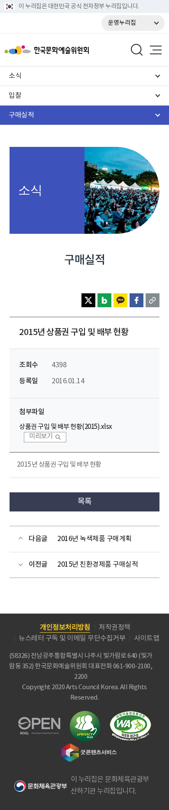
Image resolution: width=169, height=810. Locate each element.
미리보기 (40, 436)
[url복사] (152, 300)
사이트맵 (146, 638)
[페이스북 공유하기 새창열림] (136, 300)
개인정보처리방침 (65, 627)
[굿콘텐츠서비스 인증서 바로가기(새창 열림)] (89, 747)
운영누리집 (122, 23)
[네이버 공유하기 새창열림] (104, 300)
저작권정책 (114, 627)
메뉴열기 (155, 50)
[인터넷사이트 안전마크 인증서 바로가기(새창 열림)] (85, 716)
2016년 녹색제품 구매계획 (94, 539)
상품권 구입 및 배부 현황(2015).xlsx (65, 427)
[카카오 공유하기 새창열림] (120, 300)
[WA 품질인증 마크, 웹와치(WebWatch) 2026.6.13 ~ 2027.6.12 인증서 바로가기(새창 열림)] (130, 715)
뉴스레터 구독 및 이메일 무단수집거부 (72, 638)
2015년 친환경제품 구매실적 (97, 564)
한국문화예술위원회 (68, 49)
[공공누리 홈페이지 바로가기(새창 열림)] (39, 722)
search (137, 50)
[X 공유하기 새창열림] (88, 300)
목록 (85, 501)
